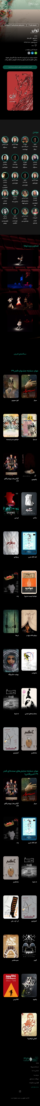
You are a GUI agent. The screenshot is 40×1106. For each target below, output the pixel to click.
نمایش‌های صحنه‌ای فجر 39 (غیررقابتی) (14, 25)
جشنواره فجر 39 (33, 25)
